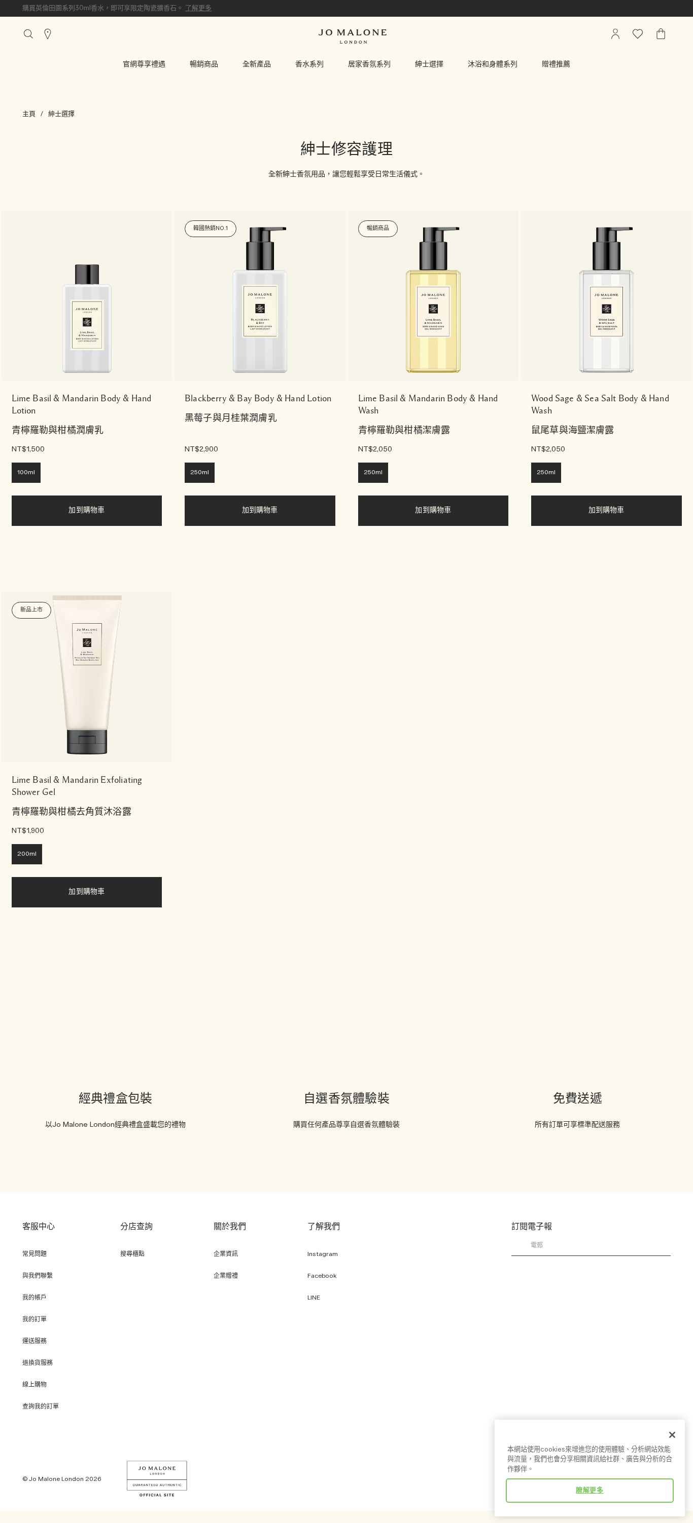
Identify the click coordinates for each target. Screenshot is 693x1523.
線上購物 (34, 1385)
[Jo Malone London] (353, 36)
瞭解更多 (590, 1490)
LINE (313, 1297)
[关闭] (672, 1435)
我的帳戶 (34, 1297)
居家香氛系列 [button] (369, 64)
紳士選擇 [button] (429, 64)
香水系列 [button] (309, 64)
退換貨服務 (37, 1363)
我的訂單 (34, 1319)
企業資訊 (226, 1254)
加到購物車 (86, 510)
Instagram (322, 1254)
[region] (590, 1468)
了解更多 (198, 8)
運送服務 (34, 1341)
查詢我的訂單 (40, 1406)
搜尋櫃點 (132, 1254)
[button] (144, 64)
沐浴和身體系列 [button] (492, 64)
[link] (87, 295)
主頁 (29, 114)
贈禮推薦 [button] (556, 64)
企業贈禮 (226, 1276)
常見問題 (34, 1254)
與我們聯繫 (37, 1276)
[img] (615, 34)
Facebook (322, 1276)
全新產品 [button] (256, 64)
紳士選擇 (61, 114)
